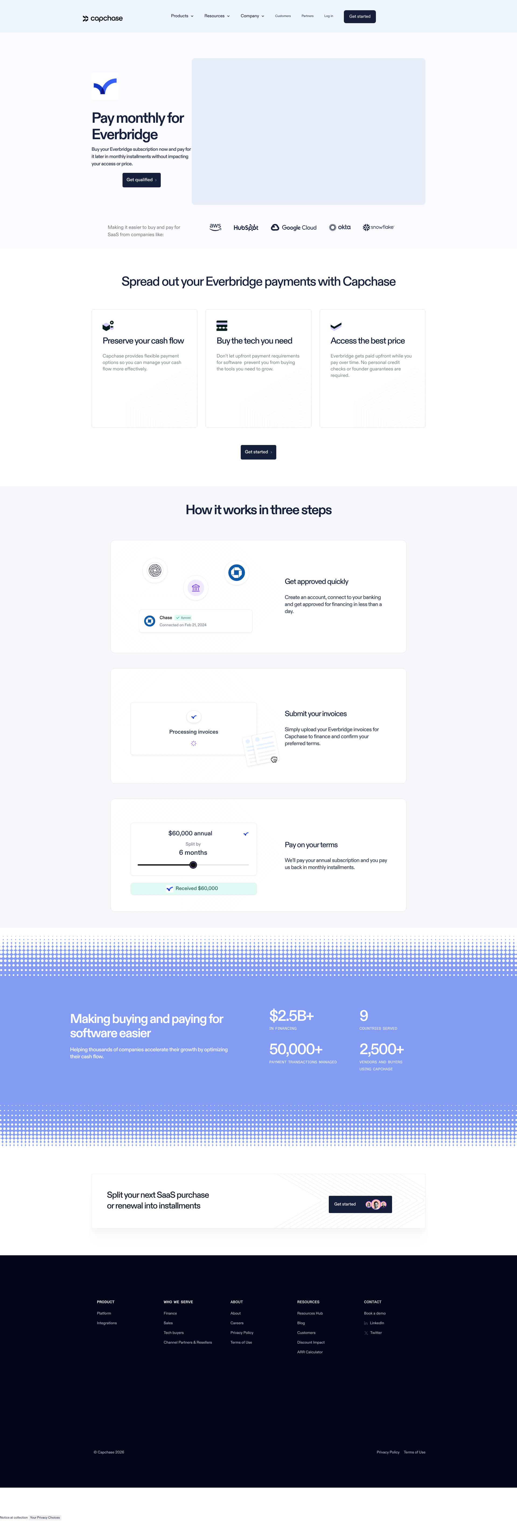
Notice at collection (14, 1518)
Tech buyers (174, 1333)
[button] (182, 16)
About (235, 1314)
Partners (308, 16)
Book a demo (375, 1314)
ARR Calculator (310, 1352)
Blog (301, 1323)
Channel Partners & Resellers (188, 1343)
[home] (103, 16)
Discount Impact (311, 1343)
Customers (283, 16)
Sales (168, 1323)
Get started (360, 16)
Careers (237, 1323)
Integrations (107, 1323)
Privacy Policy (241, 1333)
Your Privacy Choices (45, 1518)
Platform (104, 1314)
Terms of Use (241, 1343)
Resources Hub (310, 1314)
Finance (170, 1314)
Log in (328, 16)
